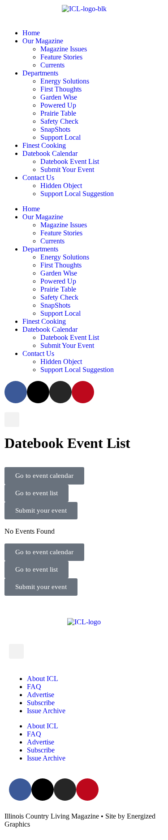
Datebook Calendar (50, 153)
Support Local (60, 137)
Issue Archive (46, 711)
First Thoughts (61, 89)
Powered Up (58, 105)
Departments (40, 73)
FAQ (34, 686)
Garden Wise (58, 97)
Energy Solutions (64, 81)
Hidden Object (61, 185)
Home (31, 33)
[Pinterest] (83, 392)
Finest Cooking (44, 145)
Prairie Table (58, 113)
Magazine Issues (63, 49)
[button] (11, 419)
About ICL (42, 678)
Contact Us (38, 177)
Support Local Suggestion (77, 193)
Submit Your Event (67, 169)
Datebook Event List (69, 161)
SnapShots (55, 129)
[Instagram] (60, 392)
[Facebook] (15, 392)
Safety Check (59, 121)
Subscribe (41, 702)
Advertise (40, 694)
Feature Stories (61, 57)
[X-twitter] (38, 392)
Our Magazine (42, 41)
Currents (52, 65)
